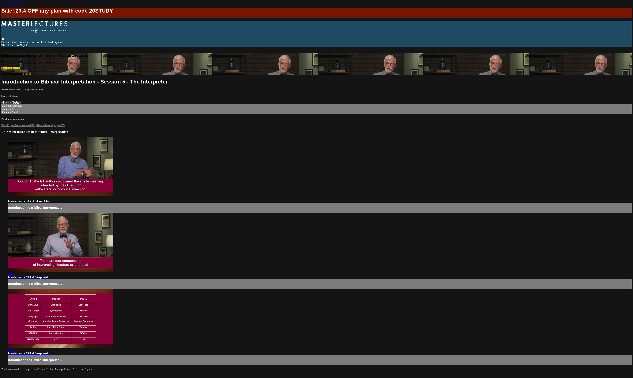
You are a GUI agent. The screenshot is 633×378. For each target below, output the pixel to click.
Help (27, 369)
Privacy (41, 369)
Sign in (57, 42)
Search (15, 42)
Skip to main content (12, 2)
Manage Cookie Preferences (70, 369)
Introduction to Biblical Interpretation (19, 89)
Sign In (24, 45)
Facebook (6, 102)
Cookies (50, 369)
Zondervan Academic (12, 369)
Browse (6, 42)
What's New (27, 42)
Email (18, 102)
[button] (3, 39)
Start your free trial (11, 68)
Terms (33, 369)
